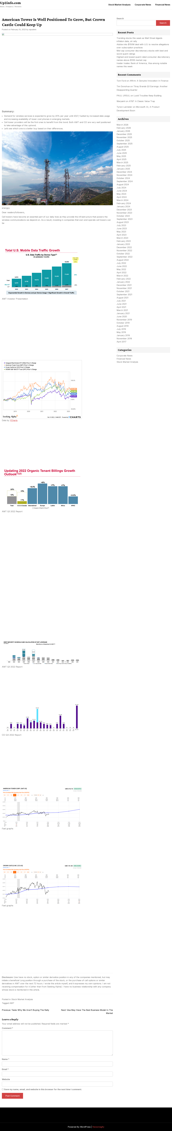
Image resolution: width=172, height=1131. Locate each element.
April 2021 (121, 307)
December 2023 (124, 209)
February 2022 (124, 279)
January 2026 (123, 131)
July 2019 (121, 329)
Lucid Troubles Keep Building (147, 95)
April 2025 (121, 159)
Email (5, 1069)
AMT (11, 1003)
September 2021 (124, 294)
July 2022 (121, 263)
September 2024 (125, 181)
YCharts (14, 420)
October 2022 (123, 253)
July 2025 (121, 150)
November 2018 (124, 338)
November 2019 (124, 319)
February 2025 (124, 165)
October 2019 (123, 323)
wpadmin (32, 29)
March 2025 (122, 162)
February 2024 (124, 203)
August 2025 (123, 146)
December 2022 (124, 247)
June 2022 (122, 266)
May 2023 (121, 231)
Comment (7, 1028)
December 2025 (124, 134)
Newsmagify (98, 1127)
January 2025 (123, 168)
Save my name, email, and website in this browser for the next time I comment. (43, 1089)
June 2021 (122, 304)
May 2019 (121, 332)
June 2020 (122, 316)
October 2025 (123, 140)
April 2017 (121, 341)
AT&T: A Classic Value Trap (142, 101)
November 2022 (124, 250)
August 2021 (122, 297)
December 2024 (124, 172)
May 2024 (121, 194)
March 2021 (122, 310)
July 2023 (121, 225)
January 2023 (123, 244)
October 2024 (123, 178)
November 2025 (124, 137)
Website (6, 1079)
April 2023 (121, 235)
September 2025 (124, 143)
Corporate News (143, 4)
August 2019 (123, 326)
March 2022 (122, 275)
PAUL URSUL (123, 95)
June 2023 (122, 228)
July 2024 (121, 187)
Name (5, 1059)
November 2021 (124, 288)
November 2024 (124, 175)
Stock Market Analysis (119, 4)
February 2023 (124, 241)
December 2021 (124, 285)
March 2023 (122, 238)
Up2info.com (10, 3)
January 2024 (123, 206)
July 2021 (121, 301)
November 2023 (124, 213)
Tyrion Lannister (124, 107)
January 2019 (123, 335)
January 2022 (123, 282)
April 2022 (121, 272)
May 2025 (121, 156)
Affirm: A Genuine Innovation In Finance (149, 80)
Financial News (162, 4)
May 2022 (121, 269)
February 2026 (124, 128)
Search (120, 18)
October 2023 (123, 216)
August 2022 (123, 260)
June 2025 (122, 153)
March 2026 (122, 124)
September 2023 (124, 219)
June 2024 (122, 191)
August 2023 (123, 222)
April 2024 (122, 197)
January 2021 (123, 313)
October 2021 (123, 291)
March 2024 (122, 200)
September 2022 (124, 257)
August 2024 (123, 184)
